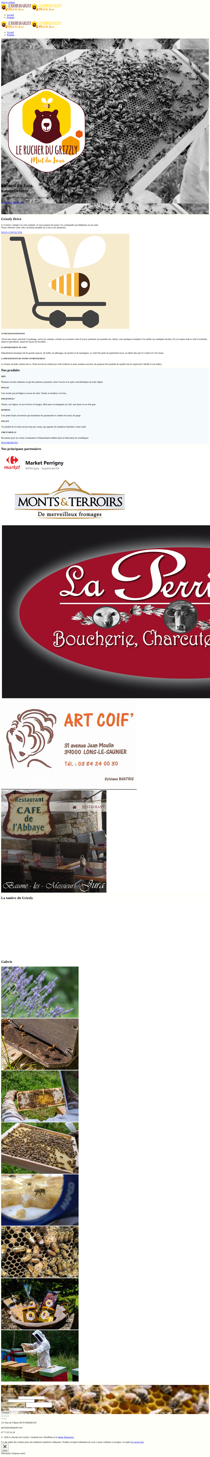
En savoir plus (137, 1442)
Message (5, 1409)
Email (4, 1400)
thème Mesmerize (66, 1437)
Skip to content (8, 2)
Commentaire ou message (13, 1406)
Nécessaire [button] (6, 1453)
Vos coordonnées (9, 1397)
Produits (10, 17)
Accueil (10, 15)
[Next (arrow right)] (5, 1418)
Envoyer (5, 1412)
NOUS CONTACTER (11, 232)
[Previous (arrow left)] (2, 1418)
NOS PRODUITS (9, 443)
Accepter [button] (126, 1442)
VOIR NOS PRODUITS (12, 202)
